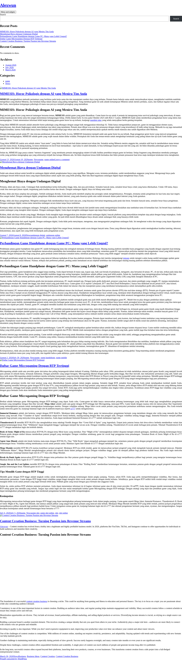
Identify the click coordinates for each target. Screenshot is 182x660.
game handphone (48, 358)
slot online (63, 513)
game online (49, 159)
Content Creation (47, 656)
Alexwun (8, 5)
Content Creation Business (67, 656)
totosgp (126, 258)
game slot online (47, 513)
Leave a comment (62, 159)
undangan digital (38, 235)
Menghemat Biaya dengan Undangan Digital (19, 34)
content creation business (36, 601)
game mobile (61, 358)
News (7, 83)
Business (22, 656)
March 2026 (10, 70)
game (7, 81)
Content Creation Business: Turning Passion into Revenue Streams (28, 41)
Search (3, 14)
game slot (35, 513)
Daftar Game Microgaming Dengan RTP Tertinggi (21, 39)
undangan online (53, 235)
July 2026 (9, 67)
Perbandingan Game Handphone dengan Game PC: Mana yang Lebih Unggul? (33, 36)
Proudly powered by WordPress (13, 659)
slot (56, 513)
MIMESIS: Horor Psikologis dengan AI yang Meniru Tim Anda (27, 31)
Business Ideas (33, 656)
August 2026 (10, 65)
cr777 (72, 409)
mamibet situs (96, 120)
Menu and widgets (8, 12)
